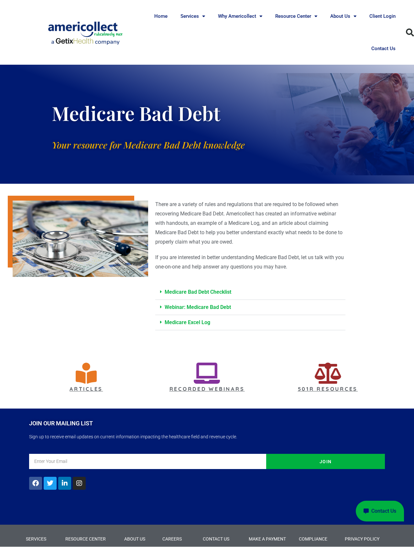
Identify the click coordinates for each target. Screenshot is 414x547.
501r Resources (328, 389)
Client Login (382, 16)
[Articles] (86, 373)
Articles (86, 389)
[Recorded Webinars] (206, 373)
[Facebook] (35, 483)
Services (189, 16)
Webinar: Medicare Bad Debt (198, 307)
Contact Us (383, 48)
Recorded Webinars (207, 389)
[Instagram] (79, 483)
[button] (250, 292)
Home (161, 16)
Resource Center (293, 16)
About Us (340, 16)
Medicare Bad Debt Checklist (198, 292)
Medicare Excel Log (187, 322)
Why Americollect (237, 16)
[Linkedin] (64, 483)
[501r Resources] (327, 373)
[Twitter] (50, 483)
